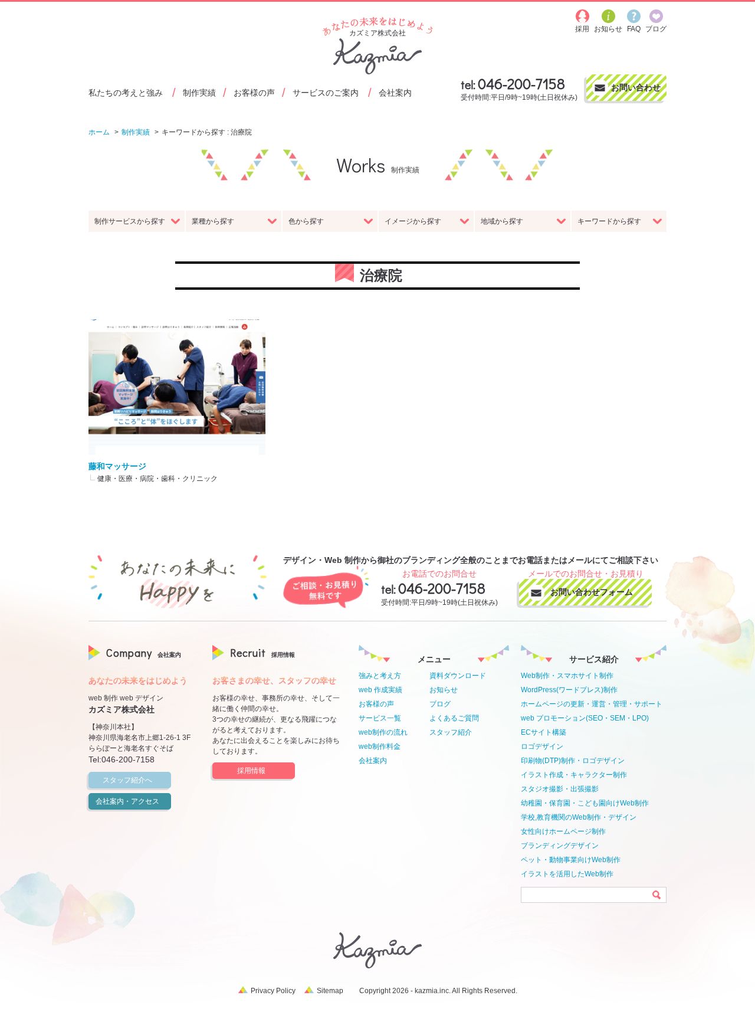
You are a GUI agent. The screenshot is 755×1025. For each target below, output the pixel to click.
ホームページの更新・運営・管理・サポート (591, 704)
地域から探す (502, 221)
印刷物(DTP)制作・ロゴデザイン (573, 761)
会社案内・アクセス (127, 801)
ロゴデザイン (542, 746)
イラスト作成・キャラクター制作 (574, 775)
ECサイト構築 (543, 732)
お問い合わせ (636, 87)
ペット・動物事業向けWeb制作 (571, 860)
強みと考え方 (380, 676)
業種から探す (213, 221)
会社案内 (395, 92)
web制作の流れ (383, 732)
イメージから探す (413, 221)
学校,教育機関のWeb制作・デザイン (578, 817)
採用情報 (251, 771)
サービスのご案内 (326, 92)
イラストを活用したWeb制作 (567, 874)
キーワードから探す (609, 221)
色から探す (306, 221)
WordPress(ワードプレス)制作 (569, 690)
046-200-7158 (521, 83)
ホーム (99, 132)
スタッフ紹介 (450, 732)
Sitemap (330, 991)
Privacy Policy (273, 991)
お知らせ (443, 690)
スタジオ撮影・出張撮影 (560, 789)
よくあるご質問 (454, 718)
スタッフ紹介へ (127, 780)
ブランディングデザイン (560, 845)
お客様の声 (254, 92)
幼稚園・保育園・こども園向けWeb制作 (585, 803)
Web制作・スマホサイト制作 (567, 676)
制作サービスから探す (129, 221)
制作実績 (199, 92)
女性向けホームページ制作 (563, 831)
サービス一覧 (380, 718)
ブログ (440, 704)
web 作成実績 (380, 690)
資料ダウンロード (457, 676)
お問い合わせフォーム (591, 592)
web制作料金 (380, 746)
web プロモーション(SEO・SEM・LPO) (585, 718)
